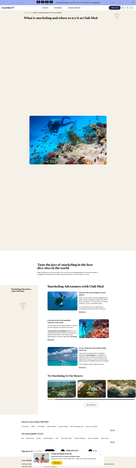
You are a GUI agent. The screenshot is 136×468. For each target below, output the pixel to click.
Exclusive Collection (74, 8)
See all (112, 430)
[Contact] (132, 8)
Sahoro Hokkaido (93, 438)
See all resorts (90, 405)
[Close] (101, 455)
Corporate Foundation (50, 466)
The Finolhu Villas (66, 438)
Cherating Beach (48, 438)
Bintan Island (30, 438)
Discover (45, 8)
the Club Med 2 (91, 355)
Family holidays (63, 426)
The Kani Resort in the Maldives (57, 331)
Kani (57, 438)
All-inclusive (25, 426)
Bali (23, 438)
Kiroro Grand (105, 438)
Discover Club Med (91, 426)
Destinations (58, 8)
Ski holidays (41, 426)
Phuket (38, 438)
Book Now (57, 463)
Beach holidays (51, 426)
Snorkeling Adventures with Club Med (21, 290)
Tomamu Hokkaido (79, 438)
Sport (30, 12)
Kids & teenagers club (76, 426)
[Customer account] (127, 8)
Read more (82, 312)
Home (25, 12)
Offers (33, 426)
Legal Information (27, 466)
